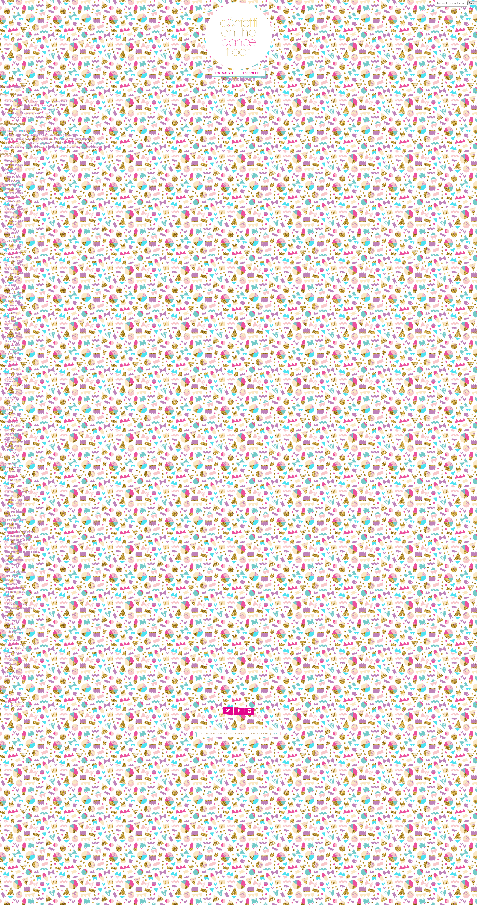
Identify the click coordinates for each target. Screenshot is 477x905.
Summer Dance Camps (18, 648)
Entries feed (12, 698)
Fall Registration (14, 559)
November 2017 (14, 385)
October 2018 (12, 345)
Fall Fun (9, 555)
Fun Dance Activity (15, 571)
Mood (8, 616)
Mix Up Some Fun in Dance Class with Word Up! (31, 109)
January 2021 (12, 257)
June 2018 (11, 361)
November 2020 (14, 265)
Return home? (12, 87)
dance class (12, 523)
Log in (8, 694)
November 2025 (14, 164)
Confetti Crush (13, 499)
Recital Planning (14, 632)
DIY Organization (14, 543)
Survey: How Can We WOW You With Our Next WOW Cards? (64, 143)
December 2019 (14, 293)
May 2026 (10, 160)
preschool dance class (18, 628)
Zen (7, 680)
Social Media (12, 640)
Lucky (8, 611)
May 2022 (10, 229)
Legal (274, 733)
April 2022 (10, 233)
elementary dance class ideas (22, 551)
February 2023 (13, 200)
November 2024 (14, 184)
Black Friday (12, 471)
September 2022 (14, 221)
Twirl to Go (11, 664)
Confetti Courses (15, 495)
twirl (7, 656)
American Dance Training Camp (23, 147)
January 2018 (12, 377)
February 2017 (13, 421)
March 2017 (11, 417)
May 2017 (10, 409)
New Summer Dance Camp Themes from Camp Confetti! (60, 138)
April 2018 (10, 365)
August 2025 (12, 168)
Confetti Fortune (14, 503)
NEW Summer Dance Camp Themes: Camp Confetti (73, 147)
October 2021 (12, 249)
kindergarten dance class (19, 608)
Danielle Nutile (13, 134)
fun (7, 567)
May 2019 (10, 317)
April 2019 (10, 321)
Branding (10, 475)
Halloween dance (14, 587)
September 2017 (14, 393)
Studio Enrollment (15, 644)
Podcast (10, 624)
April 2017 (10, 413)
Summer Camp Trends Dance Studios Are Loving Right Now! (39, 101)
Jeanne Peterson (14, 138)
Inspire (9, 595)
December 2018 (14, 337)
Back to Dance (13, 467)
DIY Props (10, 547)
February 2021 (13, 253)
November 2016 (14, 433)
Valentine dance (14, 672)
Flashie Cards (13, 563)
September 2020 (14, 273)
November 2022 (14, 213)
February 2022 (13, 237)
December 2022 (14, 208)
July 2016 (10, 449)
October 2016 (12, 437)
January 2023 (12, 204)
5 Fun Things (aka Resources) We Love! (27, 113)
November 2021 (14, 245)
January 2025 (12, 180)
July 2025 (10, 172)
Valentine (10, 668)
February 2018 (13, 373)
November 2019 (14, 297)
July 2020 (10, 281)
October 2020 (12, 269)
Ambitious (11, 463)
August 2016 (12, 445)
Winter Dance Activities (18, 676)
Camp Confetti (13, 479)
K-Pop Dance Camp (16, 604)
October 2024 (12, 188)
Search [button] (472, 3)
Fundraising (11, 575)
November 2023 (14, 192)
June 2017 (11, 405)
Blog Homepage (224, 73)
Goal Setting (12, 579)
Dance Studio (12, 527)
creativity (10, 515)
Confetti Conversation (17, 491)
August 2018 (12, 353)
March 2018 (11, 369)
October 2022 (12, 216)
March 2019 (11, 325)
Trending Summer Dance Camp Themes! (28, 117)
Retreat (9, 636)
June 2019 (11, 313)
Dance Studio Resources (19, 531)
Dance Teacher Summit (18, 539)
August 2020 (12, 277)
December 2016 (14, 429)
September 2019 (14, 305)
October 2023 (12, 196)
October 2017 (12, 389)
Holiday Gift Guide (15, 592)
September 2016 (14, 441)
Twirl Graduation (14, 660)
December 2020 (14, 261)
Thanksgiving (12, 652)
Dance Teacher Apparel (18, 535)
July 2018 (10, 357)
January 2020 (12, 289)
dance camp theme (15, 519)
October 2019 (12, 301)
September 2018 (14, 349)
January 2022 (12, 241)
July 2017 (10, 401)
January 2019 (12, 333)
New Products (13, 620)
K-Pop (8, 599)
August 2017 (12, 397)
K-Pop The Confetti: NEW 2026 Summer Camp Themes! (36, 105)
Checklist (10, 483)
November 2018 (14, 341)
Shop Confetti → (252, 73)
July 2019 (10, 309)
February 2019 (13, 329)
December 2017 (14, 381)
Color (8, 487)
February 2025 (13, 176)
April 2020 (10, 285)
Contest (9, 507)
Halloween (11, 583)
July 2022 (10, 225)
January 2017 (12, 425)
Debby (8, 131)
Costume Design (14, 511)
